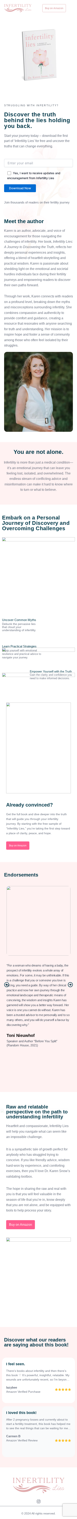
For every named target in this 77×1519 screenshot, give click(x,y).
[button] (6, 984)
